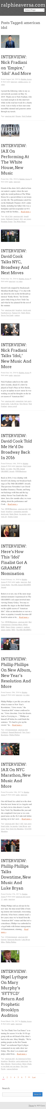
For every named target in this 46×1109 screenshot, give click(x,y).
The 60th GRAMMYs (23, 629)
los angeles (23, 514)
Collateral (4, 732)
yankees (17, 315)
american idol (10, 116)
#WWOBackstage (11, 509)
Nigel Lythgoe (16, 1064)
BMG (3, 627)
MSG (13, 629)
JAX (21, 219)
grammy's (19, 627)
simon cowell (12, 406)
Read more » (26, 211)
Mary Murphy (6, 1064)
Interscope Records (14, 939)
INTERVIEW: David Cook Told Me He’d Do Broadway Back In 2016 (16, 446)
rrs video (19, 281)
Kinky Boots (25, 313)
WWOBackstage (20, 471)
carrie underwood (22, 1061)
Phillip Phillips (14, 735)
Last (33, 1077)
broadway (19, 310)
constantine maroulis (20, 511)
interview (14, 82)
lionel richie (5, 404)
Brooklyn (12, 1061)
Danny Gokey (10, 627)
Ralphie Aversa (26, 79)
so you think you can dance (10, 1066)
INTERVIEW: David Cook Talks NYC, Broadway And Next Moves (15, 261)
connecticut (19, 401)
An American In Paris (23, 1058)
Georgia (4, 939)
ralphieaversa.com (23, 5)
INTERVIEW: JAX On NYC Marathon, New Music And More (16, 775)
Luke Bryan (14, 404)
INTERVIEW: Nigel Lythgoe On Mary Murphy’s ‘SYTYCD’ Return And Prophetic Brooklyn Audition (14, 993)
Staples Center (13, 516)
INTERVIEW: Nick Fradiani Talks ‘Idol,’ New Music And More (16, 355)
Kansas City (16, 313)
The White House (19, 221)
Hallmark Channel (12, 219)
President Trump (7, 221)
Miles (3, 942)
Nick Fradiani (26, 116)
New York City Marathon (15, 829)
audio (11, 182)
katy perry (27, 401)
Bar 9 (17, 823)
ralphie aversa (23, 82)
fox (30, 1061)
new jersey (27, 219)
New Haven (24, 404)
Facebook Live (6, 313)
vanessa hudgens (12, 1069)
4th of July (9, 216)
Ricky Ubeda (26, 1064)
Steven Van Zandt (7, 315)
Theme (31, 1105)
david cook (27, 310)
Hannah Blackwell (15, 732)
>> (29, 1076)
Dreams (18, 116)
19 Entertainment (11, 730)
